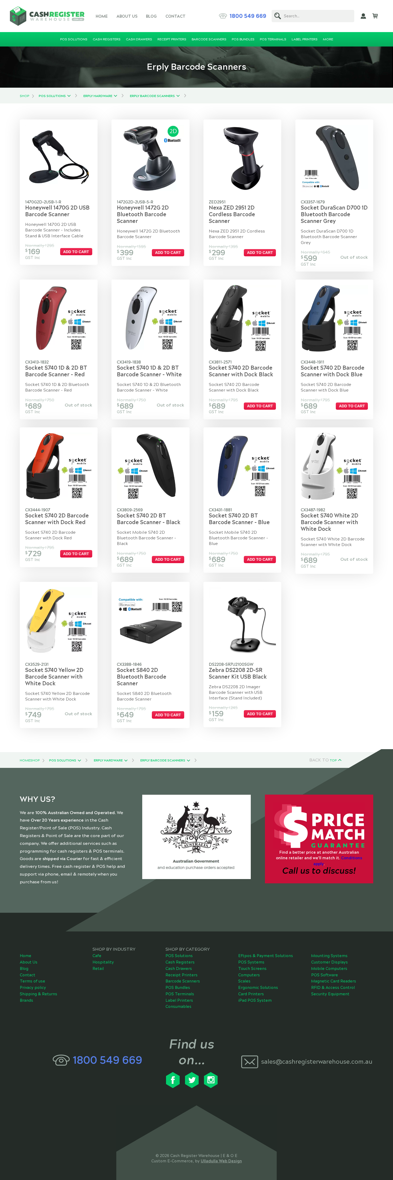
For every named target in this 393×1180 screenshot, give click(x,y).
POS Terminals (179, 994)
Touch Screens (252, 968)
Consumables (178, 1006)
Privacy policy (33, 987)
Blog (151, 16)
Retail (98, 968)
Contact (175, 16)
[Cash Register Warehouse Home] (47, 16)
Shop (24, 96)
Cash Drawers (178, 968)
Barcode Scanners (182, 981)
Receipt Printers (181, 975)
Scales (244, 981)
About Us (127, 16)
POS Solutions (52, 96)
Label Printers (179, 1000)
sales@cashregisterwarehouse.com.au (314, 1061)
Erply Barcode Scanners (152, 96)
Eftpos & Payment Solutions (265, 955)
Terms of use (32, 981)
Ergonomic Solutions (258, 987)
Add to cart (76, 252)
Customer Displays (329, 962)
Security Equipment (330, 994)
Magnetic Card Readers (333, 981)
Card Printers (251, 994)
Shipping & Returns (38, 994)
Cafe (97, 955)
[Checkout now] (375, 16)
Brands (26, 1000)
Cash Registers (180, 962)
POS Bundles (177, 987)
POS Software (324, 975)
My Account (363, 16)
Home (102, 16)
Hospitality (103, 962)
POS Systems (251, 962)
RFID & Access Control (333, 987)
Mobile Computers (329, 968)
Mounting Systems (329, 955)
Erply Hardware (97, 96)
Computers (249, 975)
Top (333, 760)
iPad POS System (255, 1000)
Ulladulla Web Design (221, 1161)
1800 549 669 (248, 16)
